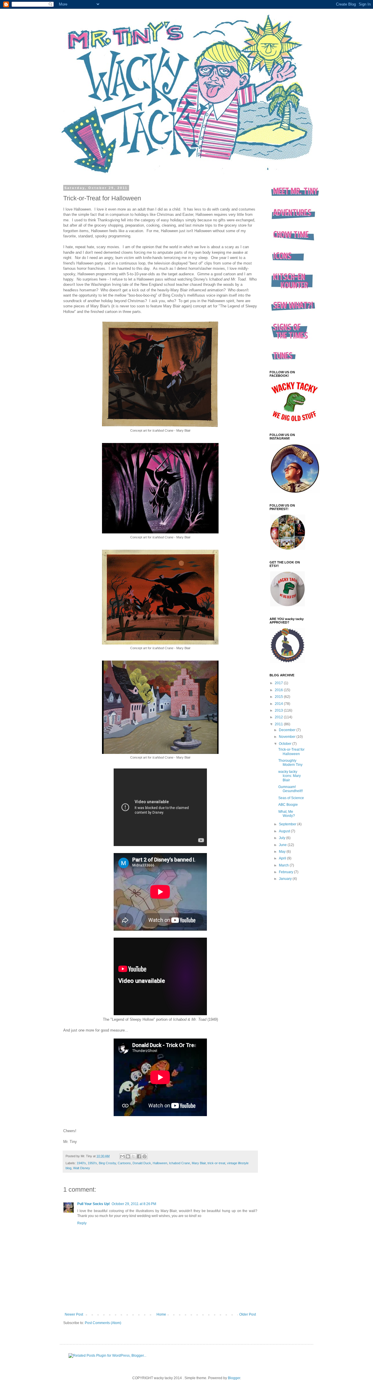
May (282, 852)
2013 (279, 710)
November (287, 737)
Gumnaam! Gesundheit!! (290, 789)
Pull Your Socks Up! (93, 1204)
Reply (82, 1223)
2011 (279, 724)
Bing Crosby (107, 1163)
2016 (279, 690)
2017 (279, 683)
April (283, 858)
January (286, 879)
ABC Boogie (288, 805)
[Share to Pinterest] (144, 1156)
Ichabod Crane (179, 1163)
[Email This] (122, 1156)
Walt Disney (81, 1168)
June (283, 845)
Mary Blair (199, 1163)
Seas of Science (291, 798)
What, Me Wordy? (286, 814)
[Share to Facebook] (139, 1156)
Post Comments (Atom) (103, 1323)
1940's (81, 1163)
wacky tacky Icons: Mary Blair (289, 776)
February (286, 872)
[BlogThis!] (128, 1156)
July (282, 838)
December (287, 730)
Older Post (247, 1314)
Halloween (160, 1163)
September (288, 824)
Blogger (234, 1378)
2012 (279, 717)
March (284, 865)
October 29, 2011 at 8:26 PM (134, 1204)
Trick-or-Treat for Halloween (291, 751)
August (285, 831)
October (285, 744)
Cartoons (124, 1163)
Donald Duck (142, 1163)
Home (161, 1314)
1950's (92, 1163)
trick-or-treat (216, 1163)
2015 (279, 697)
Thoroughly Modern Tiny (290, 763)
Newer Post (74, 1314)
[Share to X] (133, 1156)
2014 (279, 704)
